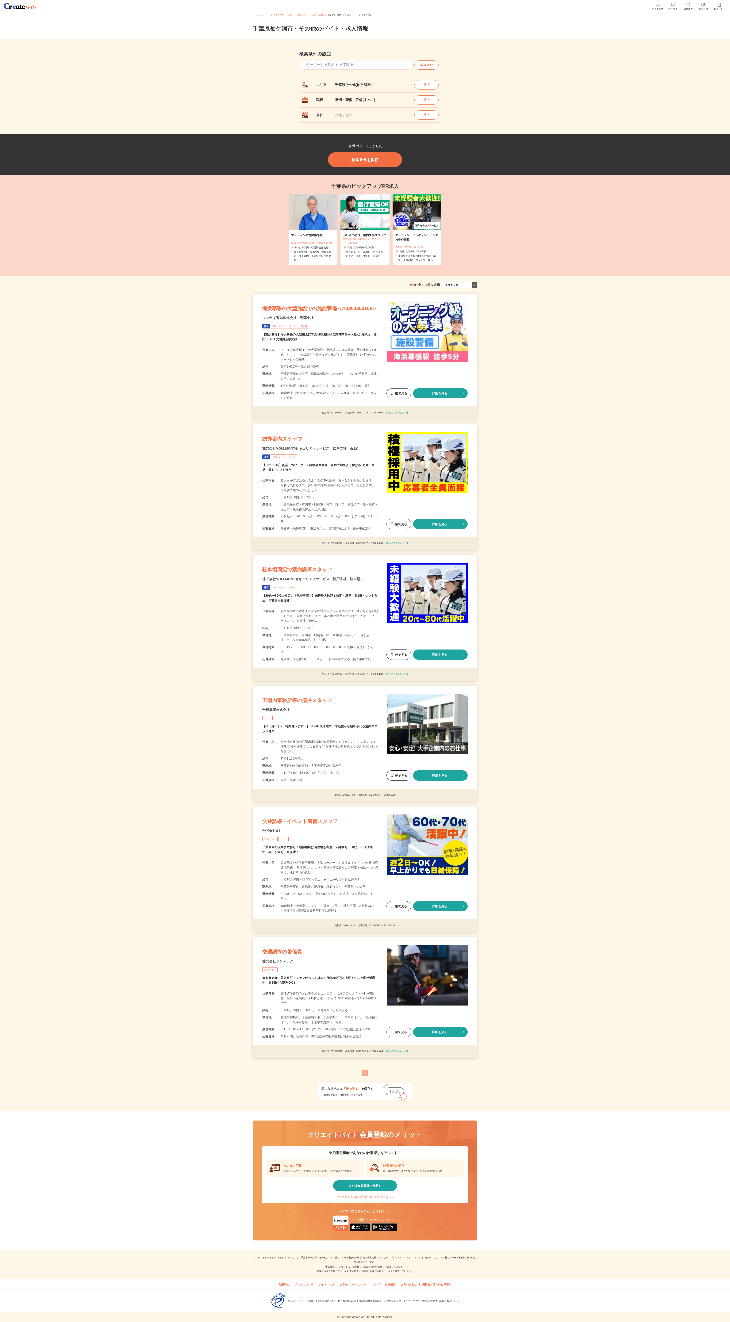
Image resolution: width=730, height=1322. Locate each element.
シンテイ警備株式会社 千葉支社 (288, 318)
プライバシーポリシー (353, 1284)
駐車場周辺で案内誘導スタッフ (297, 569)
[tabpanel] (365, 229)
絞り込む (427, 65)
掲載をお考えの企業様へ (436, 1284)
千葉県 (290, 15)
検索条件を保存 (365, 160)
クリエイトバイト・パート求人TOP (268, 15)
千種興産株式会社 (276, 710)
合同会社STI (271, 831)
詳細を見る (439, 393)
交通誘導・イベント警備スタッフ (300, 821)
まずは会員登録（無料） (365, 1185)
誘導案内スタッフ (282, 439)
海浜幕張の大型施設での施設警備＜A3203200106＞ (319, 308)
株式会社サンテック (277, 961)
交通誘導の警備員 (282, 952)
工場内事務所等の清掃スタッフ (297, 700)
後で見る (401, 393)
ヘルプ (376, 1284)
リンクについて (303, 1284)
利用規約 (284, 1284)
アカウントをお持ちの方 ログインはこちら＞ (365, 1197)
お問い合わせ (409, 1284)
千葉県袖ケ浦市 (317, 15)
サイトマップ (326, 1284)
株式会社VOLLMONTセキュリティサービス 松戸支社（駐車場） (313, 579)
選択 (427, 84)
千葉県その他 (301, 15)
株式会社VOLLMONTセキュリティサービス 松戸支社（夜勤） (311, 448)
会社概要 (390, 1284)
